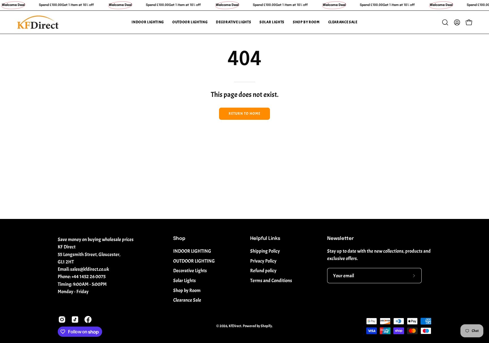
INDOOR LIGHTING (192, 251)
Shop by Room (187, 290)
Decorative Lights (190, 271)
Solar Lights (184, 281)
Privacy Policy (263, 261)
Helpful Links (265, 238)
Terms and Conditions (271, 281)
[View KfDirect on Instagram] (62, 319)
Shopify (266, 326)
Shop (179, 238)
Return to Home (244, 113)
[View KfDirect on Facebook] (88, 319)
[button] (147, 22)
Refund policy (263, 271)
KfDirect (235, 326)
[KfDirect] (38, 22)
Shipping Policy (265, 251)
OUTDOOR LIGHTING (194, 261)
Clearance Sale (187, 300)
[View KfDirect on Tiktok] (75, 319)
